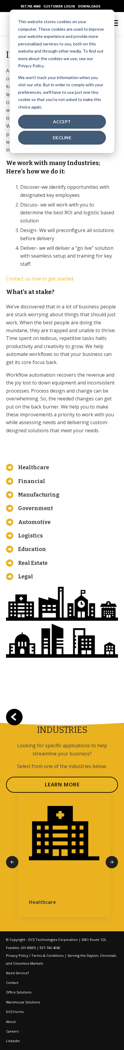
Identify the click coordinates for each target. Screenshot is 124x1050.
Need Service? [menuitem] (17, 973)
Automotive (34, 522)
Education (32, 549)
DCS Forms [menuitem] (14, 1011)
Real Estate (33, 563)
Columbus (21, 963)
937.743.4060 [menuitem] (30, 6)
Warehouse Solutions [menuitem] (23, 1002)
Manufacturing (38, 494)
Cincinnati (108, 955)
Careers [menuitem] (12, 1031)
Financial (31, 481)
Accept (62, 121)
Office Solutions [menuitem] (18, 992)
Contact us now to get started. (40, 278)
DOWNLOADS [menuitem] (89, 6)
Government (35, 508)
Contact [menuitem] (12, 982)
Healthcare (33, 467)
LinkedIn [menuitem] (13, 1041)
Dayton (92, 955)
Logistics (30, 535)
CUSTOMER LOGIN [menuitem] (59, 6)
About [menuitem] (11, 1021)
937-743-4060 (50, 947)
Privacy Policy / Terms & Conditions (35, 955)
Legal (25, 576)
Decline (62, 137)
